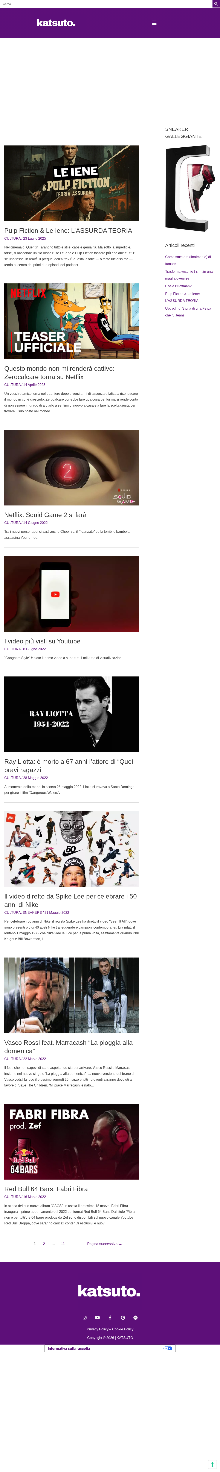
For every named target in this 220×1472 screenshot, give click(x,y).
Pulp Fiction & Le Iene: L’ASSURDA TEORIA (68, 230)
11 (63, 1244)
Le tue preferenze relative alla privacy (129, 1348)
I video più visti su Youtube (42, 641)
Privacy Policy (97, 1329)
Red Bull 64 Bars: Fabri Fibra (46, 1188)
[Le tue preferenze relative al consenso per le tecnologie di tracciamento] (212, 1464)
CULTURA (12, 238)
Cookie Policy (122, 1329)
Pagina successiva (104, 1244)
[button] (154, 23)
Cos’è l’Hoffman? (178, 286)
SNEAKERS (32, 912)
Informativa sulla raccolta (69, 1348)
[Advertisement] (110, 70)
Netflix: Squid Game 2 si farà (45, 514)
